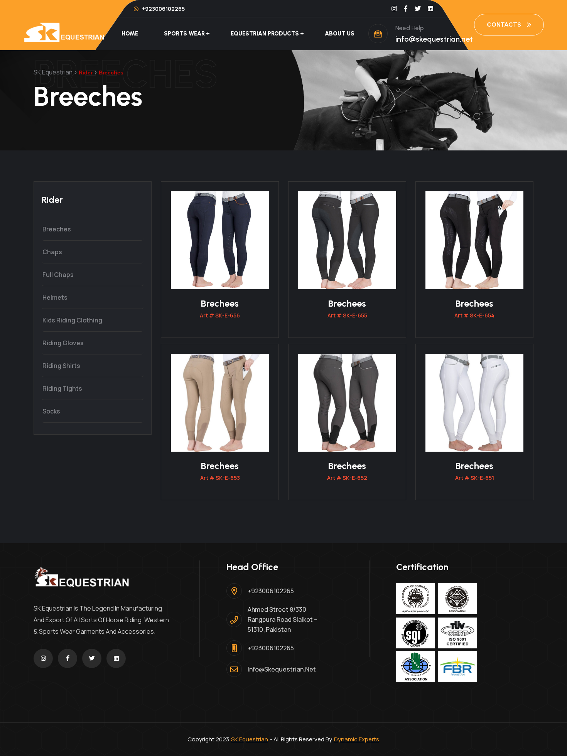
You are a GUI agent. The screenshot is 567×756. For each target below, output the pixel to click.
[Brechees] (220, 239)
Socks (51, 411)
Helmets (55, 297)
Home (130, 33)
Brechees (220, 303)
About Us (339, 33)
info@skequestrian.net (434, 39)
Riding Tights (62, 388)
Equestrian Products (265, 33)
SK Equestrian (249, 739)
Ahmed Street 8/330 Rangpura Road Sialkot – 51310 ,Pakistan (282, 619)
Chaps (52, 252)
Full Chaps (58, 274)
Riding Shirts (61, 365)
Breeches (56, 229)
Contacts (504, 24)
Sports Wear (184, 33)
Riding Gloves (63, 343)
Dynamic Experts (356, 739)
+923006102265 (163, 8)
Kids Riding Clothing (72, 320)
